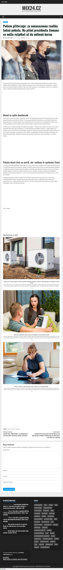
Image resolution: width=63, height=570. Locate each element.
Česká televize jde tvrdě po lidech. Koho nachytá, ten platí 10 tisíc (16, 532)
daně (52, 510)
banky (51, 505)
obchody (44, 527)
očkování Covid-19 (40, 530)
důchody (51, 513)
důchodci (44, 513)
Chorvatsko (38, 510)
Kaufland (37, 522)
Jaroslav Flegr (48, 519)
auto (45, 505)
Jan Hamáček (38, 519)
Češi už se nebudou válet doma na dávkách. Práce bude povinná (31, 334)
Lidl (52, 522)
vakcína (41, 544)
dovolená (37, 513)
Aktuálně (5, 22)
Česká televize (45, 547)
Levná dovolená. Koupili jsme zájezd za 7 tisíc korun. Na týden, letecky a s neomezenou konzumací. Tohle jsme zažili (15, 506)
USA (36, 544)
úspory (37, 547)
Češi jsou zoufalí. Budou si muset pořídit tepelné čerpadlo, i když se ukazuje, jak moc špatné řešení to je (31, 282)
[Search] (60, 16)
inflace (44, 516)
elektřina (37, 516)
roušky (17, 429)
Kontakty (6, 557)
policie (13, 429)
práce (53, 536)
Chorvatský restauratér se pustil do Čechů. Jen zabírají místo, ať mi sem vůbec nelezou (15, 526)
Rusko (36, 541)
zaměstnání (49, 544)
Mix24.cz (31, 8)
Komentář (6, 450)
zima (56, 544)
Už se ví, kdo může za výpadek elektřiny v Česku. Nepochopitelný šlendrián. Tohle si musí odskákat (16, 513)
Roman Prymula (47, 539)
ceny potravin (48, 508)
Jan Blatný (51, 516)
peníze (49, 530)
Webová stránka (8, 482)
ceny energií (38, 508)
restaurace (38, 539)
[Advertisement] (31, 101)
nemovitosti (47, 525)
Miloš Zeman (38, 525)
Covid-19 (45, 510)
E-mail (5, 476)
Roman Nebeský (8, 38)
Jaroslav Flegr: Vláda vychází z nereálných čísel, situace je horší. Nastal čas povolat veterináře (15, 433)
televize (53, 541)
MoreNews (39, 566)
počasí (52, 533)
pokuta (9, 429)
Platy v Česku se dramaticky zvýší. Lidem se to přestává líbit (31, 386)
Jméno (5, 470)
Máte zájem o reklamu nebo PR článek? (15, 559)
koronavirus (45, 522)
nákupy (55, 525)
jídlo (55, 519)
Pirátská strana (39, 533)
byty (56, 505)
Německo (37, 527)
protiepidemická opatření (42, 536)
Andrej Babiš (38, 505)
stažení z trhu (44, 541)
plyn (47, 533)
